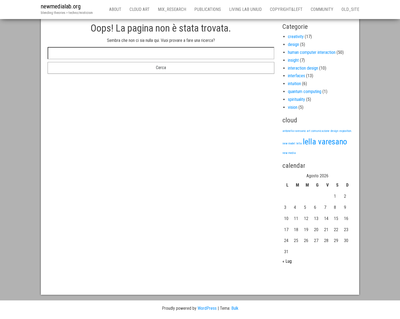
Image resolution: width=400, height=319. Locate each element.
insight (293, 60)
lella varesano (325, 141)
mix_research (172, 9)
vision (292, 107)
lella (299, 143)
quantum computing (304, 91)
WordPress (207, 308)
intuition (294, 83)
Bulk (234, 308)
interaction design (303, 68)
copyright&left (286, 9)
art (308, 131)
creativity (296, 36)
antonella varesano (294, 131)
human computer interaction (312, 52)
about (115, 9)
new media (289, 153)
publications (207, 9)
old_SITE (350, 9)
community (322, 9)
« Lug (287, 261)
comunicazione (320, 131)
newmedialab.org (61, 6)
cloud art (140, 9)
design (293, 44)
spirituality (296, 99)
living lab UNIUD (245, 9)
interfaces (296, 75)
